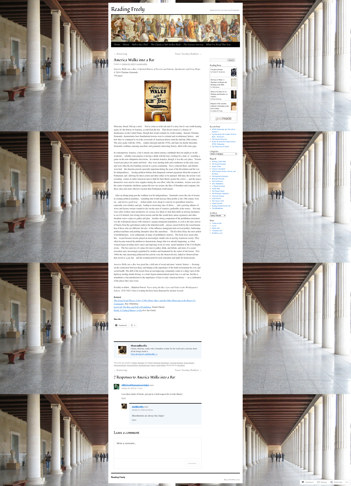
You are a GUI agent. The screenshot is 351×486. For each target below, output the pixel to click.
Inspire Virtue (216, 166)
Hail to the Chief (140, 44)
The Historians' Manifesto (220, 193)
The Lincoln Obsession (219, 139)
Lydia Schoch (216, 198)
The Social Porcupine (219, 164)
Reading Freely (128, 9)
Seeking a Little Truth (219, 161)
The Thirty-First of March (220, 146)
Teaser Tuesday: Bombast (188, 53)
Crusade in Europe (217, 69)
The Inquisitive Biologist (220, 176)
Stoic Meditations (217, 183)
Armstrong (120, 53)
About (126, 44)
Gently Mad (216, 188)
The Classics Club (218, 201)
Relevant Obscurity (218, 179)
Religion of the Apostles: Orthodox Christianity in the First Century (220, 105)
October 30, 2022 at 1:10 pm (132, 388)
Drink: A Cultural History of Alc (128, 310)
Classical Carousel (218, 196)
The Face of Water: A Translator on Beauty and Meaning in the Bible (219, 82)
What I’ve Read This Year (218, 44)
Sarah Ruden (215, 87)
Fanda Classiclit (217, 203)
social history (161, 365)
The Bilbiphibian (217, 208)
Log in (214, 225)
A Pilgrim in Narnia (218, 186)
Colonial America (176, 363)
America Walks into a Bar (134, 60)
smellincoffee (142, 64)
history (134, 363)
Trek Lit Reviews (217, 181)
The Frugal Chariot (218, 191)
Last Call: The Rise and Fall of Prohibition (132, 306)
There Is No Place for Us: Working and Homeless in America (219, 94)
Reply (123, 398)
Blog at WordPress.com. (232, 479)
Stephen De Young (217, 111)
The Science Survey (193, 44)
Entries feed (216, 228)
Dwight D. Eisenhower (218, 72)
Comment (192, 463)
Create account (216, 223)
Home (117, 44)
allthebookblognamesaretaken (135, 385)
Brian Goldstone (216, 99)
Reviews (141, 363)
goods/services (144, 365)
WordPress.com (217, 233)
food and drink (132, 365)
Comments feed (217, 230)
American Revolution (161, 363)
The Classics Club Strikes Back (166, 44)
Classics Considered (218, 169)
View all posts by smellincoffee (144, 354)
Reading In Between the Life (221, 206)
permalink (181, 365)
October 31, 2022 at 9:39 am (142, 410)
